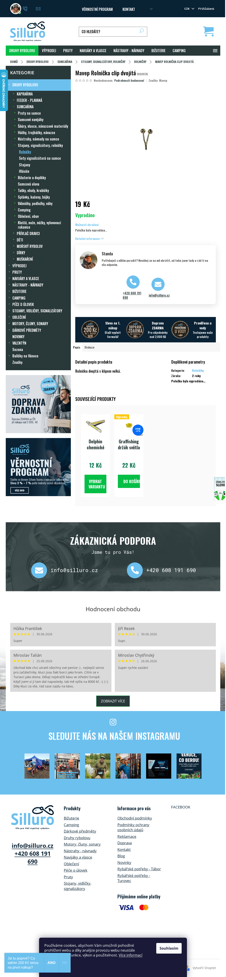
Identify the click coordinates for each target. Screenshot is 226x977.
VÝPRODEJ (19, 265)
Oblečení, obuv (28, 216)
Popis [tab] (76, 347)
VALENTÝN (19, 343)
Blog (121, 855)
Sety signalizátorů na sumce (40, 158)
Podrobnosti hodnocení (129, 80)
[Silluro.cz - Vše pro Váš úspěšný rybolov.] (32, 817)
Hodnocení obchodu (113, 609)
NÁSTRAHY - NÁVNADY (27, 285)
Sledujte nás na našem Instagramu (114, 735)
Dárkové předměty (80, 831)
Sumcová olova (28, 184)
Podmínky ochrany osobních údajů (133, 827)
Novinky (124, 862)
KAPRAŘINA (25, 94)
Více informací (130, 955)
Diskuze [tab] (89, 347)
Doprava (124, 842)
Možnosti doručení (87, 224)
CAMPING (18, 298)
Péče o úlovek (75, 870)
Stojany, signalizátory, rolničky (40, 145)
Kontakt (124, 849)
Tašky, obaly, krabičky (33, 190)
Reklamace (126, 836)
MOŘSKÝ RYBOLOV (30, 246)
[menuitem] (22, 51)
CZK (187, 8)
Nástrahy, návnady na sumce (38, 139)
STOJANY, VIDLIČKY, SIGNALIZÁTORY (37, 310)
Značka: (158, 80)
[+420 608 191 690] (136, 570)
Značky (17, 362)
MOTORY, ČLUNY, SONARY (30, 323)
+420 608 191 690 (132, 295)
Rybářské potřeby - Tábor (139, 868)
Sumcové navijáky (30, 119)
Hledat (141, 32)
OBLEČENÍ (19, 317)
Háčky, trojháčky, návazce (36, 132)
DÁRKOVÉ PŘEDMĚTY (26, 330)
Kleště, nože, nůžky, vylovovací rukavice (39, 225)
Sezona (17, 349)
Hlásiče (24, 171)
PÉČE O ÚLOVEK (23, 304)
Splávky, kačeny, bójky (34, 197)
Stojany (24, 164)
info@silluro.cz (159, 295)
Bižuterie (71, 818)
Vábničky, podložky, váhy (35, 203)
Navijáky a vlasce (78, 857)
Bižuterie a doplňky (32, 177)
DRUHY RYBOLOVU (25, 84)
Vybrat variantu (97, 483)
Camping (24, 209)
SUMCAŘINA (25, 106)
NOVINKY (18, 336)
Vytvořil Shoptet (204, 968)
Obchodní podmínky (134, 818)
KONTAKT (128, 9)
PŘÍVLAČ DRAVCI (28, 233)
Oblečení (71, 863)
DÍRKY (21, 252)
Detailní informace (87, 238)
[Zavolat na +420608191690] (29, 8)
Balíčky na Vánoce (25, 356)
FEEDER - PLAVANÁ (29, 100)
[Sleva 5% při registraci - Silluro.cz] (38, 467)
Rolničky (25, 151)
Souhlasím (169, 948)
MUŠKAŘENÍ (25, 259)
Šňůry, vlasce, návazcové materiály (43, 126)
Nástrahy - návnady (80, 850)
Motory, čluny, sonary (82, 844)
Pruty (68, 876)
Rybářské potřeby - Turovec (133, 878)
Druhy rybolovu (77, 837)
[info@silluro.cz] (41, 570)
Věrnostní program (97, 9)
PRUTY (17, 272)
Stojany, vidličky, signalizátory (77, 886)
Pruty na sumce (29, 113)
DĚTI (20, 240)
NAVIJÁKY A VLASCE (25, 278)
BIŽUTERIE (19, 291)
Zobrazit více (113, 701)
